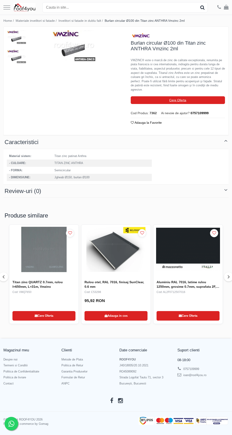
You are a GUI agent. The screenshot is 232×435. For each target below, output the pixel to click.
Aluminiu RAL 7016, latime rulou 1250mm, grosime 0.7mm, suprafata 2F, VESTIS (186, 284)
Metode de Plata (72, 359)
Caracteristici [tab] (22, 142)
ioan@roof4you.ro (194, 375)
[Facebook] (112, 401)
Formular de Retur (73, 377)
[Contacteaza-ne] (219, 7)
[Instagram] (120, 401)
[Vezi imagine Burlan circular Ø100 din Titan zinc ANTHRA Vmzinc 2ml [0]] (16, 37)
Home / (9, 20)
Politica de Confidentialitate (21, 371)
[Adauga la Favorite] (70, 233)
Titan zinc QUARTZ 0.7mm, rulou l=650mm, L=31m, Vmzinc (37, 284)
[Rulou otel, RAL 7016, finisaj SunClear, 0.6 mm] (116, 249)
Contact (8, 383)
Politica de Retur (72, 365)
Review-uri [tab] (23, 191)
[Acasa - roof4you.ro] (25, 7)
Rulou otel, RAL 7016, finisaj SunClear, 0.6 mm (114, 284)
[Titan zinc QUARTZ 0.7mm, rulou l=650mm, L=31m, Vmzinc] (44, 249)
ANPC (65, 383)
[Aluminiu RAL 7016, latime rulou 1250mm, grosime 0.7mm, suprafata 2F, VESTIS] (188, 249)
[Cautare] (202, 7)
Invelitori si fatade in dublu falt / (81, 20)
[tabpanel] (74, 45)
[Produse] (7, 8)
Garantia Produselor (74, 371)
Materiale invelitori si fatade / (37, 20)
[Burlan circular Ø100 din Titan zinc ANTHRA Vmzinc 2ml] (74, 45)
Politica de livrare (14, 377)
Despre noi (10, 359)
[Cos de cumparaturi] (226, 7)
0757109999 (190, 369)
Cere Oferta (177, 100)
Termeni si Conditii (15, 365)
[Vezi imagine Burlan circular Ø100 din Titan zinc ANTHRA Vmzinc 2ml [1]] (16, 56)
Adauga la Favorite (148, 122)
